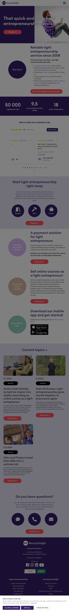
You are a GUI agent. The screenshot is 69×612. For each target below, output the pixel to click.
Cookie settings (42, 607)
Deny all (27, 607)
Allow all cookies (11, 607)
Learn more (34, 603)
